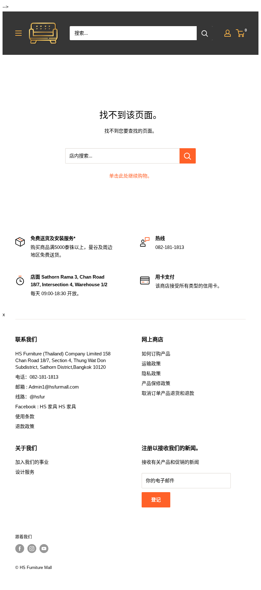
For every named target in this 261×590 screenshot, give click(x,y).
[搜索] (205, 33)
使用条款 (24, 416)
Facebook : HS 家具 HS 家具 (45, 406)
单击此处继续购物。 (130, 175)
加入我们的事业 (32, 462)
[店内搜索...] (188, 156)
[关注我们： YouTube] (43, 548)
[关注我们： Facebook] (19, 548)
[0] (240, 33)
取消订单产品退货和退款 (168, 393)
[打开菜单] (18, 33)
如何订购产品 (156, 353)
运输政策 (151, 363)
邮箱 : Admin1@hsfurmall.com (47, 387)
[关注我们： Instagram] (31, 548)
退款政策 (24, 426)
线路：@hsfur (30, 396)
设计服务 (24, 472)
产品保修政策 (156, 383)
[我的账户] (227, 33)
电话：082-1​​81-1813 (36, 377)
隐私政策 (151, 373)
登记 (156, 499)
